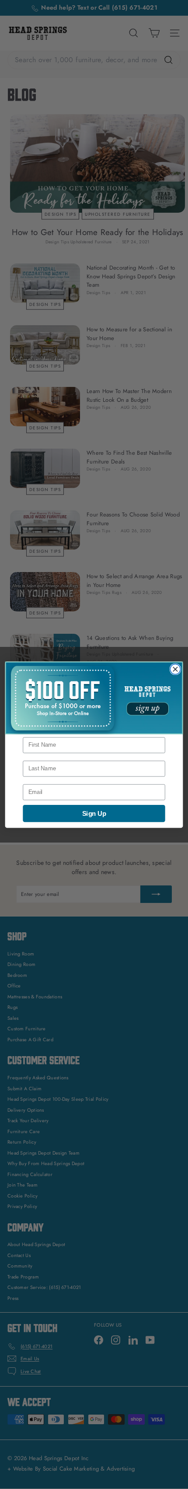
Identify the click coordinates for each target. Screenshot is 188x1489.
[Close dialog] (175, 669)
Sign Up (94, 813)
